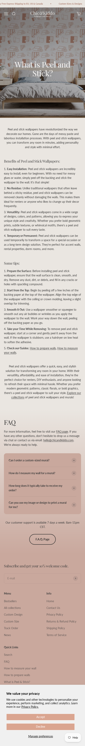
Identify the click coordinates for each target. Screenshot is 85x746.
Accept (40, 717)
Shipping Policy (55, 628)
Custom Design (13, 614)
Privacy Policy (54, 614)
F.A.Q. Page (42, 539)
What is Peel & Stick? (17, 682)
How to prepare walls (43, 348)
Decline (40, 726)
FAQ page (62, 431)
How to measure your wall (20, 668)
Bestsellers (10, 601)
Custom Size (11, 621)
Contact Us (53, 607)
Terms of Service (56, 635)
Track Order (11, 628)
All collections (12, 607)
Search (8, 654)
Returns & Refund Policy (61, 621)
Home (50, 601)
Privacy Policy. (30, 706)
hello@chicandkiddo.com (58, 440)
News (7, 635)
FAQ (6, 661)
